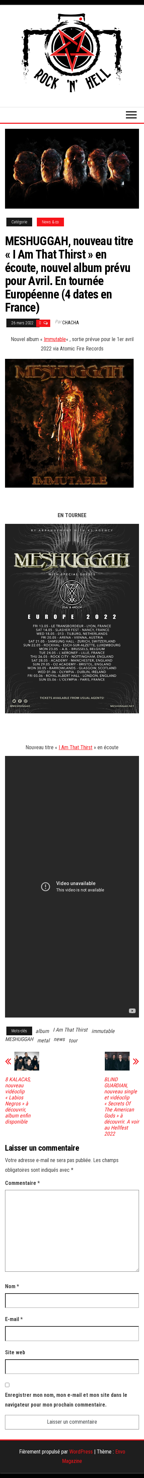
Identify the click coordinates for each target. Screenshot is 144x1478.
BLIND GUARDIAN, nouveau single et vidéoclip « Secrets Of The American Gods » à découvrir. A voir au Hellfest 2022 (121, 1107)
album (42, 1031)
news (59, 1039)
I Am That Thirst (75, 747)
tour (73, 1040)
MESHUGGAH (19, 1039)
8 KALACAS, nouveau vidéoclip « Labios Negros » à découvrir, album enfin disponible (17, 1101)
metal (43, 1040)
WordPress (81, 1451)
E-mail (14, 1319)
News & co (50, 222)
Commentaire (22, 1183)
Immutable (55, 339)
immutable (103, 1031)
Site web (15, 1352)
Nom (12, 1286)
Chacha (70, 322)
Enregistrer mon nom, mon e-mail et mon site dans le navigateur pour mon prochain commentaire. (66, 1400)
